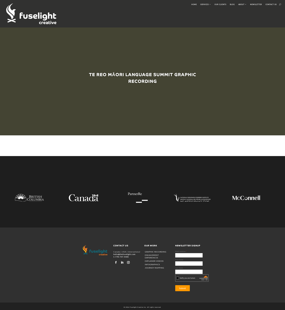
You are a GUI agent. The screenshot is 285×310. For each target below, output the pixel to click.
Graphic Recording (155, 252)
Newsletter (256, 4)
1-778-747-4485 (121, 257)
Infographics (152, 264)
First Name (179, 259)
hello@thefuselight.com (124, 254)
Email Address (181, 251)
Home (194, 4)
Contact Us (271, 4)
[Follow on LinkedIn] (122, 262)
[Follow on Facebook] (116, 262)
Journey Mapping (154, 268)
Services (204, 4)
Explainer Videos (154, 261)
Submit (182, 288)
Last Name (179, 268)
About (241, 4)
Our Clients (220, 4)
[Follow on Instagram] (128, 262)
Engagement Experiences (152, 256)
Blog (232, 4)
